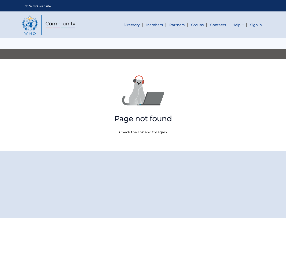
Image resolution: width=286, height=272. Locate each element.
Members (154, 25)
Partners (177, 25)
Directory (132, 25)
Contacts (218, 25)
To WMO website (38, 6)
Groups (197, 25)
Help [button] (236, 25)
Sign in (256, 25)
